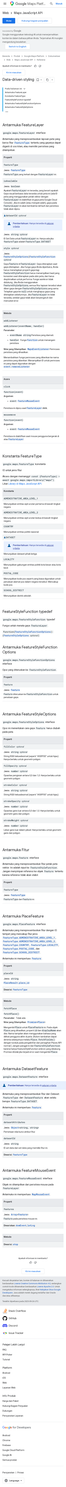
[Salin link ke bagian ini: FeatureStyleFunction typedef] (56, 612)
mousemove (10, 414)
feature (8, 684)
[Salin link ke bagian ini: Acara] (13, 379)
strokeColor (11, 785)
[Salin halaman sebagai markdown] (47, 79)
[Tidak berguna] (40, 66)
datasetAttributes (14, 1122)
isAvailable (10, 181)
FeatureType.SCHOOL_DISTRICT (21, 952)
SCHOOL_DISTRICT (14, 590)
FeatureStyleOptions (16, 256)
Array (14, 1214)
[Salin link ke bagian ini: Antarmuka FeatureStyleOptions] (60, 714)
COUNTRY (8, 526)
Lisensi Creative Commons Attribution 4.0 (32, 1283)
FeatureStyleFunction (42, 256)
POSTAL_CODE (11, 573)
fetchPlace (10, 1008)
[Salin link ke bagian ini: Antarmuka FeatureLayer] (48, 125)
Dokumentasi (54, 56)
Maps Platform (37, 4)
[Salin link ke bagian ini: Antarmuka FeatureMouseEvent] (59, 1171)
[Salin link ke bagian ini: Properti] (15, 157)
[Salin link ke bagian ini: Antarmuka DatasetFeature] (52, 1069)
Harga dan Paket (10, 1401)
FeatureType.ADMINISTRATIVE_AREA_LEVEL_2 (29, 941)
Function (32, 340)
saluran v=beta (49, 1085)
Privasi (20, 1472)
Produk (17, 56)
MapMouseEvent (40, 1194)
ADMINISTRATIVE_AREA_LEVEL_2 (21, 512)
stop (15, 1244)
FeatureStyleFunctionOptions (33, 631)
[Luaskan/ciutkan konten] (24, 89)
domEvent (21, 1225)
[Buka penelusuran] (51, 4)
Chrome (6, 1440)
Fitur (25, 850)
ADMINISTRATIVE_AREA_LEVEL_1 (21, 498)
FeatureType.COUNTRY (16, 945)
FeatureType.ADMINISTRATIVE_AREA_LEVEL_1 (29, 937)
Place (41, 1022)
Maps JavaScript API (28, 13)
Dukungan (7, 1411)
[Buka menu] (5, 3)
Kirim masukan (13, 72)
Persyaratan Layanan (12, 1416)
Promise (32, 1022)
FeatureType (22, 142)
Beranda (6, 56)
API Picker (7, 1354)
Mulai (9, 20)
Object (15, 1127)
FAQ (4, 1349)
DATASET (10, 537)
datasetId (11, 215)
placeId (8, 973)
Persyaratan (8, 1472)
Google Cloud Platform (13, 1450)
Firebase (6, 1445)
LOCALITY (9, 559)
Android (6, 1373)
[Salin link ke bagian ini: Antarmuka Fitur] (33, 850)
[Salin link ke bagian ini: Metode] (14, 313)
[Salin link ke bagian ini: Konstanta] (17, 491)
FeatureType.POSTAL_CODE (18, 948)
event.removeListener (17, 366)
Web (5, 13)
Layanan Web (9, 1387)
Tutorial (6, 1359)
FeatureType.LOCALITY (44, 945)
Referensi (41, 60)
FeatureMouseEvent (29, 401)
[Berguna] (35, 66)
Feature (15, 690)
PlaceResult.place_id (16, 982)
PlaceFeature (33, 916)
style (7, 248)
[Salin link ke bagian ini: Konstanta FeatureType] (46, 456)
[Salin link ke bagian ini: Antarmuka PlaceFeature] (48, 916)
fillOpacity (11, 765)
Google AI (7, 1455)
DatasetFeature (35, 1069)
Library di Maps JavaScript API (25, 483)
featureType (11, 164)
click (7, 386)
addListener (11, 320)
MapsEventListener (38, 349)
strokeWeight (11, 820)
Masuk (59, 3)
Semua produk (9, 1460)
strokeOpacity (12, 801)
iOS (4, 1378)
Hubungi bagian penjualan (34, 20)
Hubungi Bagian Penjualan (15, 1406)
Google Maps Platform (34, 56)
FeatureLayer (33, 125)
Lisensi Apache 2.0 (45, 1286)
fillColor (9, 746)
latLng (31, 1225)
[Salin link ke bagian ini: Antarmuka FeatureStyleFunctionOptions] (20, 652)
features (9, 1209)
